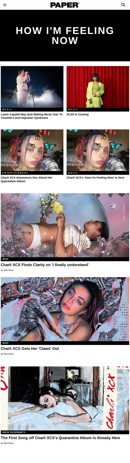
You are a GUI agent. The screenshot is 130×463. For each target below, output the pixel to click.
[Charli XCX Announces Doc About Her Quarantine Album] (32, 150)
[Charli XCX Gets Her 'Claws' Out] (65, 309)
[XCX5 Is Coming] (98, 87)
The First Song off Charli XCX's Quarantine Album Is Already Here (60, 438)
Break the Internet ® (14, 432)
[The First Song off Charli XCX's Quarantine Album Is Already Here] (65, 398)
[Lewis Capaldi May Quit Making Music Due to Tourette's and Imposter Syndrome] (32, 87)
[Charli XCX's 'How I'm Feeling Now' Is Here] (98, 150)
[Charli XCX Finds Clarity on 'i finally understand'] (65, 225)
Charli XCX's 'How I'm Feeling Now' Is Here (95, 177)
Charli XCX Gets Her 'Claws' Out (30, 348)
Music (7, 109)
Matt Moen (8, 270)
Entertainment (15, 173)
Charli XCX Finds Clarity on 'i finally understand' (45, 265)
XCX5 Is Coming (78, 114)
